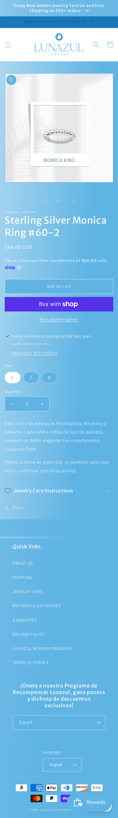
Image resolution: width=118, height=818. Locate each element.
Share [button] (18, 507)
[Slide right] (73, 200)
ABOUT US (23, 563)
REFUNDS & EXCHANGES (36, 605)
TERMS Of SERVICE (31, 662)
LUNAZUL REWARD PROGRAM (42, 648)
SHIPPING (22, 577)
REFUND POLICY (29, 634)
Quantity (12, 391)
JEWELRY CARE (27, 591)
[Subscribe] (98, 722)
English (56, 764)
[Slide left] (45, 200)
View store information (34, 353)
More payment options (59, 319)
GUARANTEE (25, 620)
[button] (8, 45)
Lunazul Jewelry (50, 809)
